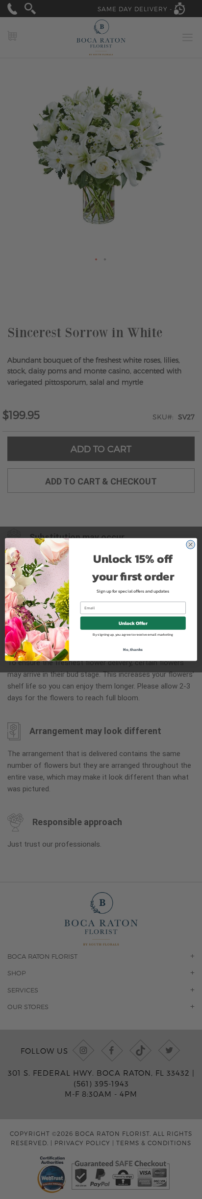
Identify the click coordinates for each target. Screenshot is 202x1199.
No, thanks (133, 649)
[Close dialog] (190, 544)
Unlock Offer (133, 623)
